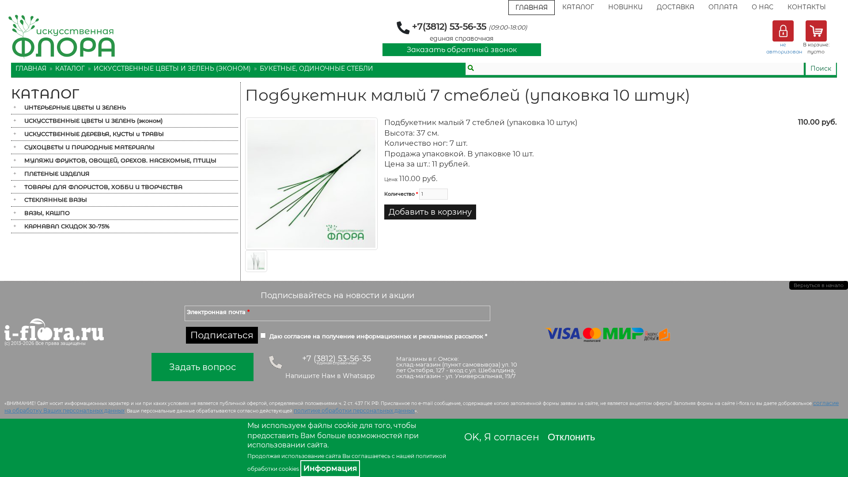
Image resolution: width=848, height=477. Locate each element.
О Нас (762, 7)
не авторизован (784, 48)
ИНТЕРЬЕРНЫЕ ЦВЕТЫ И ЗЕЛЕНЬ (75, 107)
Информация (330, 468)
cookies (289, 469)
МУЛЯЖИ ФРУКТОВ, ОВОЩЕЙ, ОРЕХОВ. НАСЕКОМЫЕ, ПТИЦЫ (120, 160)
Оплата (723, 7)
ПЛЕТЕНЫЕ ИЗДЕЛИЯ (57, 173)
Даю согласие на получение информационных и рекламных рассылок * (378, 336)
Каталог (578, 7)
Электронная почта (218, 311)
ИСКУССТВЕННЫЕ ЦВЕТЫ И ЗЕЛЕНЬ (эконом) (172, 68)
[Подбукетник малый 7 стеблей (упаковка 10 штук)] (311, 183)
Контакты (806, 7)
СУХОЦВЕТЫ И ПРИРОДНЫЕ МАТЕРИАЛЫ (89, 147)
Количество (401, 194)
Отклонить (571, 437)
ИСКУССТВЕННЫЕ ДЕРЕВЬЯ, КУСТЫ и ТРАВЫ (94, 133)
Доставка (675, 7)
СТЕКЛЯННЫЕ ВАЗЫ (55, 199)
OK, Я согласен (501, 437)
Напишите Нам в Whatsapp (330, 376)
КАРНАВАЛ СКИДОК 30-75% (67, 226)
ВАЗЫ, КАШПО (47, 212)
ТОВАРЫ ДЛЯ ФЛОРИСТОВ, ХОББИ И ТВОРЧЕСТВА (103, 186)
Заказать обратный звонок (462, 49)
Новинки (625, 7)
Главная (531, 7)
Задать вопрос (202, 367)
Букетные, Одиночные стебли (316, 68)
